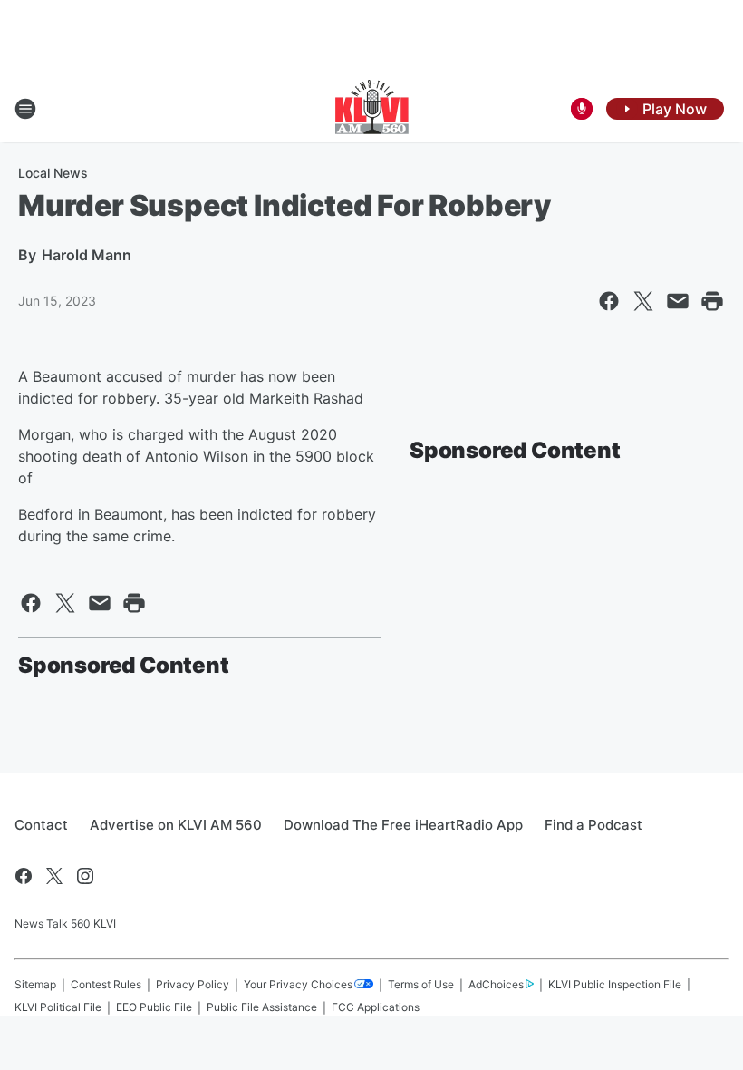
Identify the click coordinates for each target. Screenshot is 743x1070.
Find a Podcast (593, 824)
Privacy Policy (192, 984)
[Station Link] (372, 109)
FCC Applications (376, 1007)
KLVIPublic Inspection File (614, 984)
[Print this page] (712, 301)
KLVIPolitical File (57, 1007)
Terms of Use (421, 984)
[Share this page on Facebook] (609, 301)
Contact (41, 824)
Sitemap (35, 984)
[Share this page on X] (643, 301)
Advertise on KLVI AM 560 (176, 824)
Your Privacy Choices (298, 984)
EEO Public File (154, 1007)
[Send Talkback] (582, 109)
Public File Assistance (262, 1007)
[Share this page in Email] (677, 301)
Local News (53, 172)
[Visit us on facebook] (23, 876)
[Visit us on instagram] (85, 876)
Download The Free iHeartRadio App (403, 824)
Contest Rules (106, 984)
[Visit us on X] (54, 876)
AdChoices (496, 984)
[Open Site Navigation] (25, 109)
